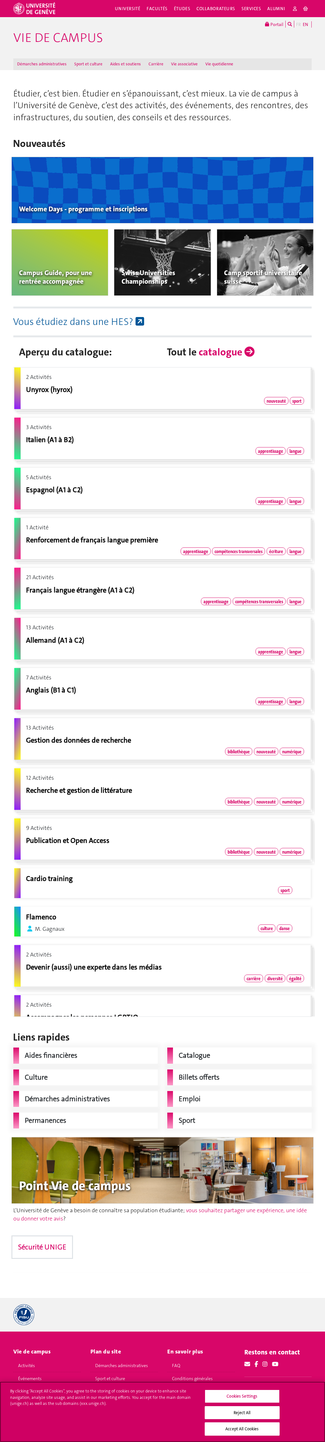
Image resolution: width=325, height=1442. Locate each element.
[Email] (247, 1364)
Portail (276, 24)
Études (182, 8)
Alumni (276, 8)
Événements (30, 1378)
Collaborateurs (215, 8)
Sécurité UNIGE (42, 1247)
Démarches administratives (42, 64)
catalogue (221, 352)
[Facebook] (256, 1364)
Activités (26, 1365)
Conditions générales (192, 1378)
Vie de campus (58, 37)
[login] (295, 9)
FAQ (176, 1365)
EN (305, 24)
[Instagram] (265, 1364)
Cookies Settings (242, 1396)
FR (298, 24)
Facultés (157, 8)
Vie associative (184, 64)
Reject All (242, 1412)
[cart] (306, 9)
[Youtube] (275, 1364)
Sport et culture (88, 64)
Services (251, 8)
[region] (162, 1412)
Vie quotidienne (219, 64)
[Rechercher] (290, 24)
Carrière (156, 64)
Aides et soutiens (125, 64)
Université (128, 8)
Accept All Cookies (242, 1429)
